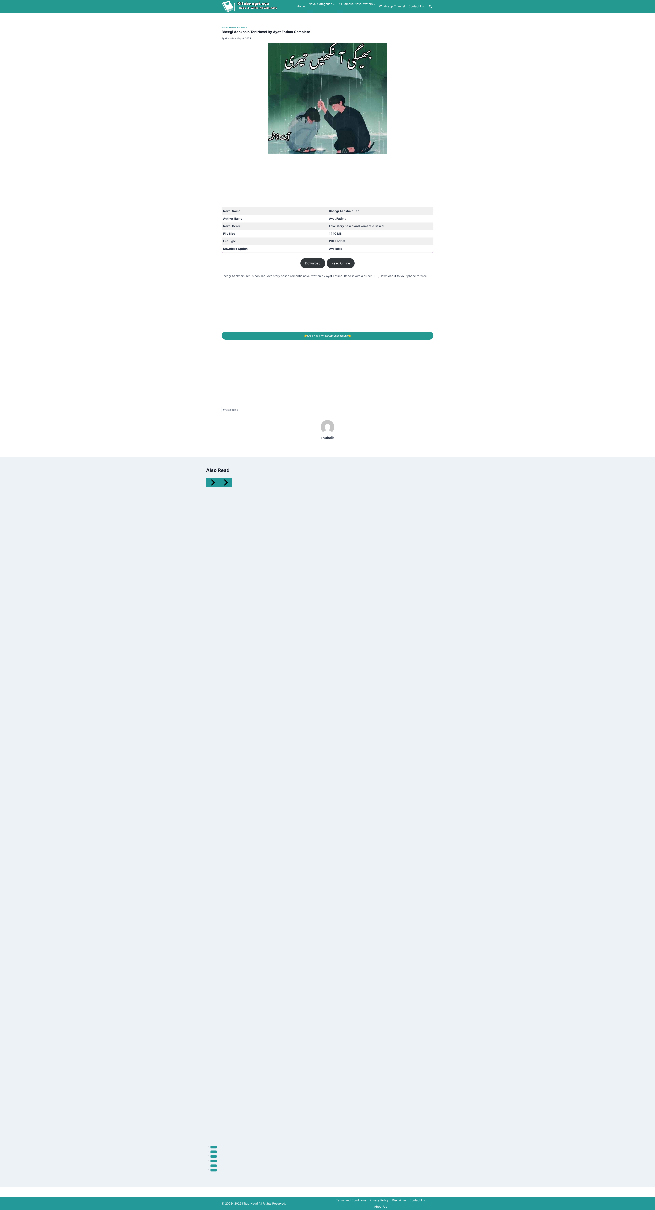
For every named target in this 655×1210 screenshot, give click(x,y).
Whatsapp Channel (392, 6)
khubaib (327, 438)
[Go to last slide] (212, 482)
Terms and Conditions (351, 1200)
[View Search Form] (430, 6)
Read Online (340, 263)
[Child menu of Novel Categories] (310, 11)
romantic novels (239, 27)
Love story (226, 27)
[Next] (225, 482)
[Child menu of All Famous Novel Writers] (340, 11)
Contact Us (416, 6)
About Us (380, 1206)
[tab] (213, 1147)
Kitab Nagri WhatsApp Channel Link (327, 335)
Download (313, 263)
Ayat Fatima (230, 409)
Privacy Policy (379, 1200)
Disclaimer (399, 1200)
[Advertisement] (324, 183)
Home (301, 6)
